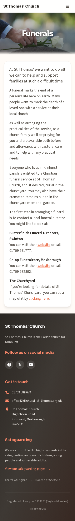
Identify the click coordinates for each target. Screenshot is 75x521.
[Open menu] (67, 6)
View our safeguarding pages (27, 468)
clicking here (39, 298)
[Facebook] (9, 364)
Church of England (16, 480)
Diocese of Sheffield (47, 480)
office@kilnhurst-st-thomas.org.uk (37, 400)
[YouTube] (31, 364)
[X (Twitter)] (20, 364)
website (44, 244)
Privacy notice (37, 509)
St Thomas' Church (21, 6)
